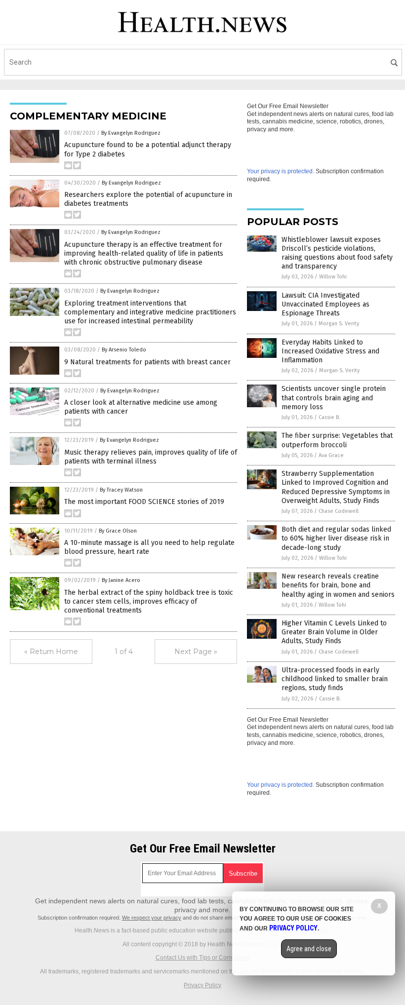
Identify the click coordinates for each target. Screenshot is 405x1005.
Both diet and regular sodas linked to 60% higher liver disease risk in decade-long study (336, 538)
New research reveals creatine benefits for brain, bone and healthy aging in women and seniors (338, 585)
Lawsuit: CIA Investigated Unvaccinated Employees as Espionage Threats (325, 304)
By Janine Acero (121, 580)
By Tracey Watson (121, 490)
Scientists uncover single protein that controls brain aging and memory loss (334, 398)
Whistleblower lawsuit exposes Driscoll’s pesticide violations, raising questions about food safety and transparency (337, 253)
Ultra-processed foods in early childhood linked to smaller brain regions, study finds (335, 679)
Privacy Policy (202, 985)
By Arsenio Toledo (124, 350)
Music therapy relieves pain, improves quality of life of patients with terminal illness (150, 456)
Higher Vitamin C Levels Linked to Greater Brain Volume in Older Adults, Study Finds (334, 632)
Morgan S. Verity (339, 323)
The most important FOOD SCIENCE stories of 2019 (144, 502)
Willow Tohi (333, 276)
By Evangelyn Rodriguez (131, 133)
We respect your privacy (151, 918)
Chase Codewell (339, 511)
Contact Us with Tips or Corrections (203, 957)
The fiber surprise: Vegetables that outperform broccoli (337, 440)
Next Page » (195, 651)
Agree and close (308, 949)
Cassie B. (329, 417)
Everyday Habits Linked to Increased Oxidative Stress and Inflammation (330, 351)
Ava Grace (331, 455)
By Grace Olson (118, 531)
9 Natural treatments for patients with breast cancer (147, 362)
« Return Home (51, 651)
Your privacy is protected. (280, 171)
